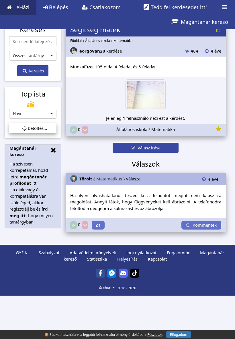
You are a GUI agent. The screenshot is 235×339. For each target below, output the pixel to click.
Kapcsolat (157, 259)
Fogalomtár (178, 252)
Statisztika (97, 259)
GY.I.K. (22, 252)
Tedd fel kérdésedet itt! (178, 7)
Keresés (36, 71)
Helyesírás (127, 259)
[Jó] (73, 130)
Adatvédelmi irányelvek (93, 252)
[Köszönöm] (98, 225)
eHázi (23, 7)
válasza (109, 179)
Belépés (58, 7)
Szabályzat (49, 252)
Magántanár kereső (203, 21)
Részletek (154, 334)
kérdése (100, 51)
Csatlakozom (104, 7)
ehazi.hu (109, 288)
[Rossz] (85, 130)
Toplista (32, 94)
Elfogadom (178, 334)
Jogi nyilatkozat (141, 252)
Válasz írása (147, 148)
